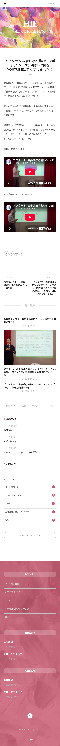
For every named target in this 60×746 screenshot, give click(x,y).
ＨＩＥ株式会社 (29, 487)
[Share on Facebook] (6, 253)
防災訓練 (8, 430)
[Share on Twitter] (11, 253)
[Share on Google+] (16, 253)
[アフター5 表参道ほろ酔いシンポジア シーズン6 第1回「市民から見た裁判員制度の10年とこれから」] (30, 347)
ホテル (29, 503)
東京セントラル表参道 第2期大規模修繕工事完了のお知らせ (16, 284)
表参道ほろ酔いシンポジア (29, 512)
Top (31, 740)
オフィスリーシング (29, 495)
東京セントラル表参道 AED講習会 (21, 452)
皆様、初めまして (12, 441)
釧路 (29, 520)
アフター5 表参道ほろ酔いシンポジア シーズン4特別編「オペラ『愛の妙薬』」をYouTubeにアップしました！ (44, 287)
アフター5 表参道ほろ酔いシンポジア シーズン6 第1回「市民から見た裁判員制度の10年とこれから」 (31, 372)
